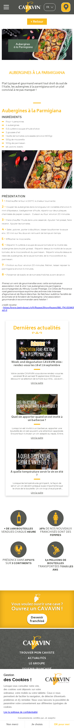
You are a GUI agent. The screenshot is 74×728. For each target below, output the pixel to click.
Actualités (37, 658)
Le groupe (37, 663)
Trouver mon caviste (37, 653)
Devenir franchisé (37, 619)
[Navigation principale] (6, 7)
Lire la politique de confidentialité (21, 712)
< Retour (37, 21)
